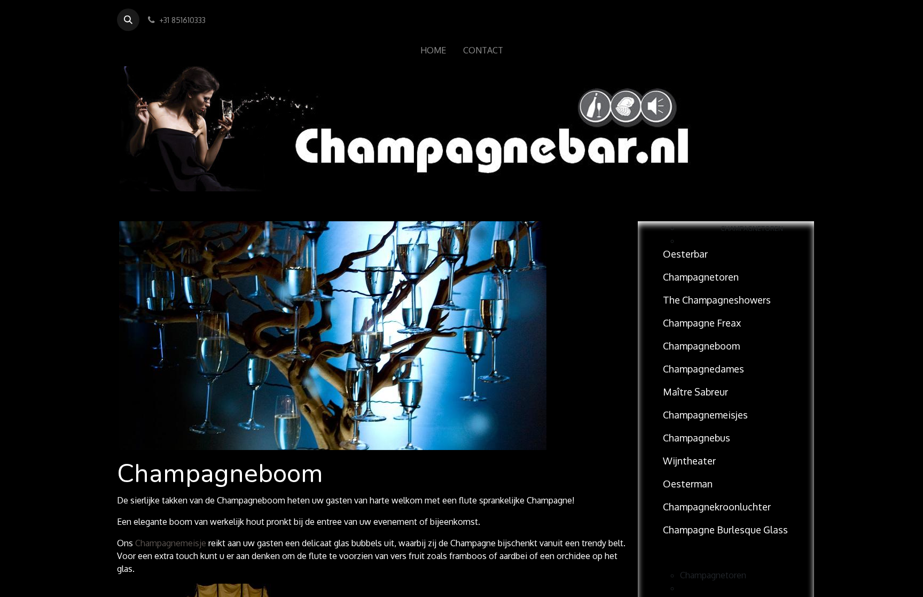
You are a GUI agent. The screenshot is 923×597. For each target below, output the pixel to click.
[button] (128, 20)
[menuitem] (433, 50)
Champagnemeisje (170, 543)
